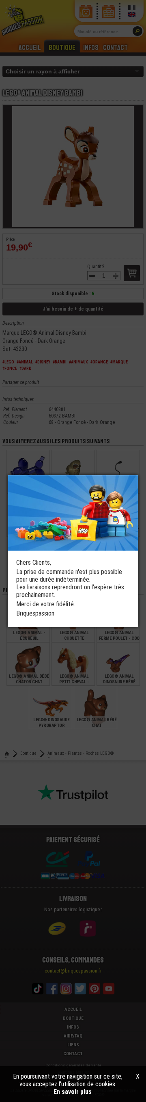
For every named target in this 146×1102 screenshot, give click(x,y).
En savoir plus (73, 1092)
